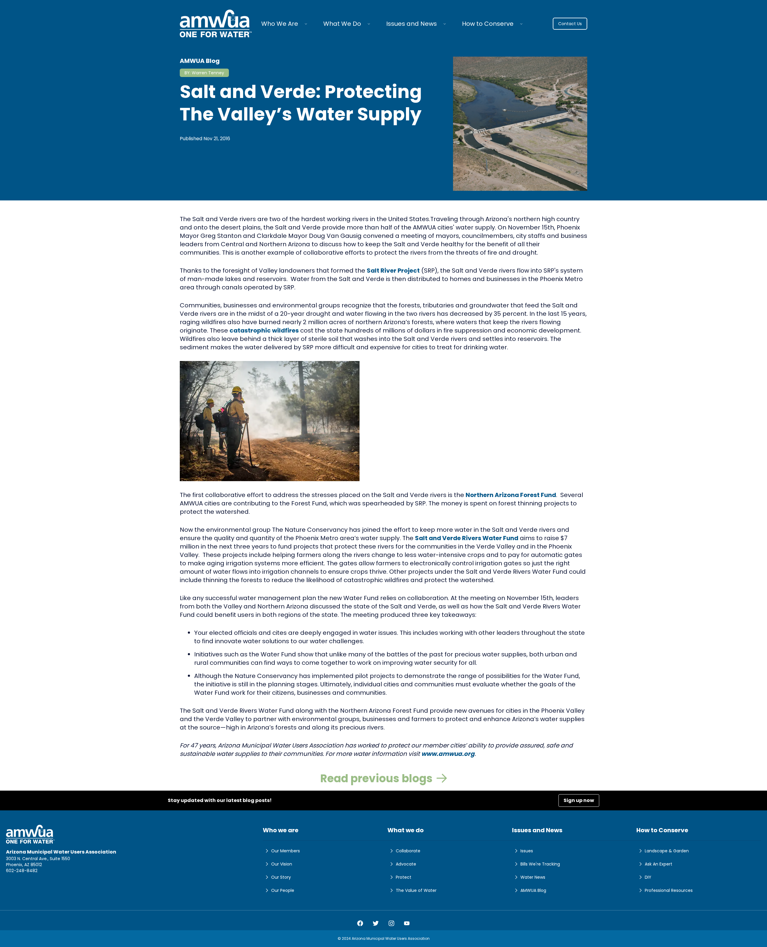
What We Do (342, 23)
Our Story (281, 877)
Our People (282, 890)
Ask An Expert (658, 864)
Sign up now (579, 800)
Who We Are (279, 23)
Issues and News (411, 23)
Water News (532, 877)
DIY (648, 877)
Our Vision (281, 864)
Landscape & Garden (667, 851)
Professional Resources (669, 890)
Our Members (285, 851)
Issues (526, 851)
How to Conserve (488, 23)
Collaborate (408, 851)
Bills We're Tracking (540, 864)
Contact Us (570, 24)
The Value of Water (416, 890)
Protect (403, 877)
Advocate (406, 864)
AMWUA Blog (533, 890)
